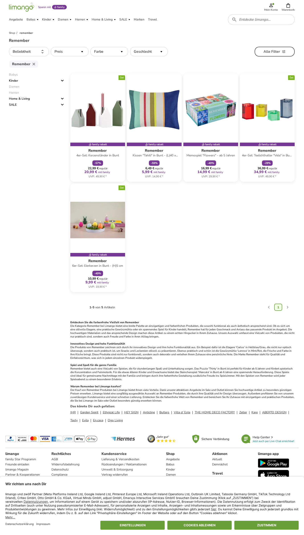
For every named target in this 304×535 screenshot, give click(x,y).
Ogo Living (115, 420)
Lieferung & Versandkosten (120, 459)
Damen (171, 474)
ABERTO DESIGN (274, 412)
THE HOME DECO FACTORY (215, 412)
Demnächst (220, 464)
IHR (73, 412)
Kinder (13, 81)
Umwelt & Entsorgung (117, 469)
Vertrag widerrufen (114, 474)
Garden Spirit (89, 412)
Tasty (74, 420)
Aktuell (217, 459)
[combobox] (261, 19)
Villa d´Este (182, 412)
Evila (85, 420)
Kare (254, 412)
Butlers (164, 412)
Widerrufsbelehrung (65, 464)
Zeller (243, 412)
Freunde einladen (17, 464)
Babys (170, 464)
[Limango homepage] (21, 7)
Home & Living (19, 99)
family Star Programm (20, 459)
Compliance (59, 474)
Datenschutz (60, 469)
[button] (288, 7)
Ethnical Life (111, 412)
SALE (13, 105)
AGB (54, 459)
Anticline (149, 412)
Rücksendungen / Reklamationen (124, 464)
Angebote (173, 459)
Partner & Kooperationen (22, 474)
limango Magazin (17, 469)
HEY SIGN (131, 412)
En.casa (98, 420)
